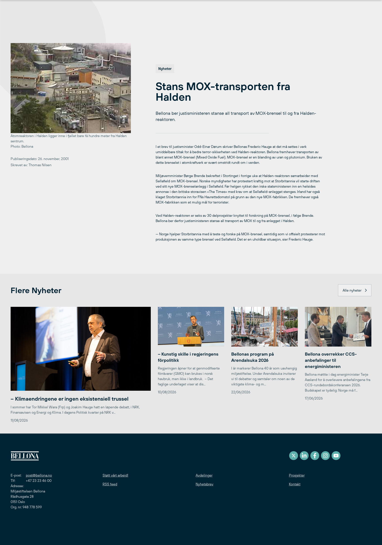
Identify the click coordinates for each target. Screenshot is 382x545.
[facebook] (314, 455)
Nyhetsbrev (204, 484)
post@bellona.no (39, 475)
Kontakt (294, 484)
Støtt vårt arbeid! (115, 475)
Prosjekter (297, 475)
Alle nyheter (352, 290)
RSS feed (110, 484)
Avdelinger (204, 475)
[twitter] (293, 455)
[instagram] (325, 455)
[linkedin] (304, 455)
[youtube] (336, 455)
